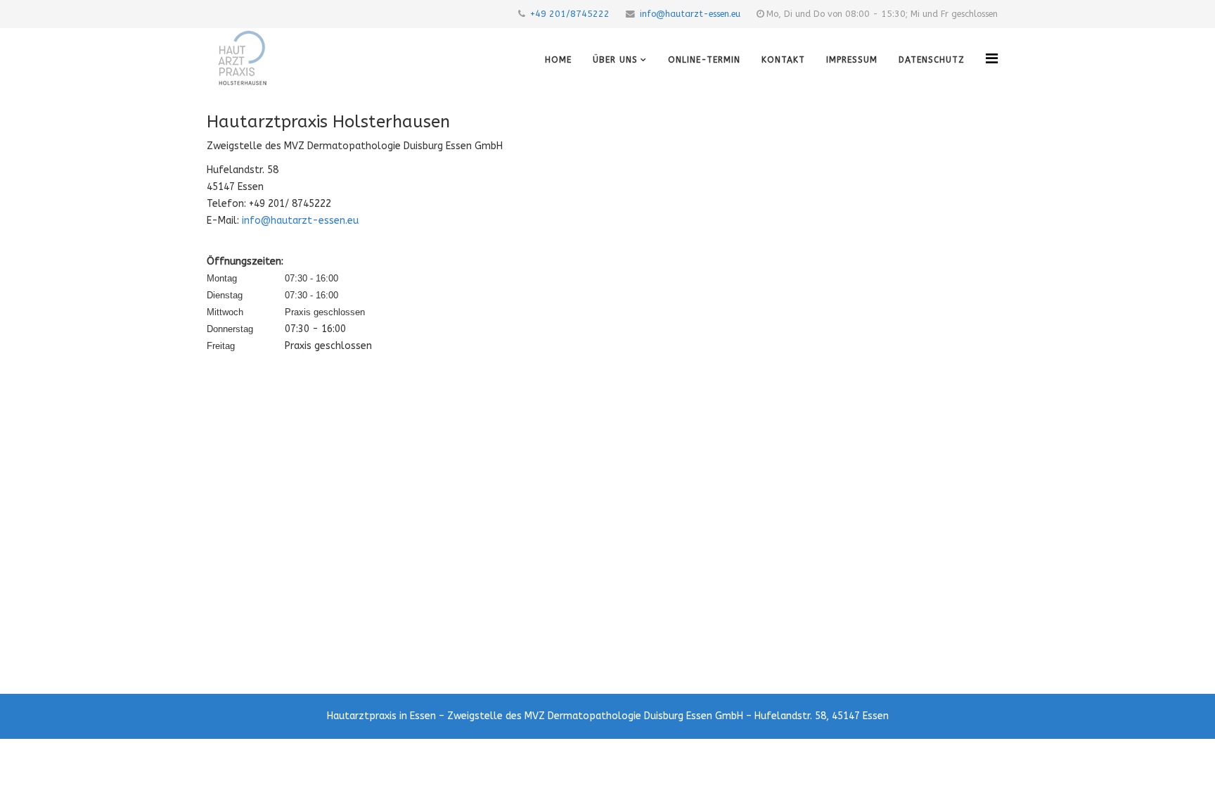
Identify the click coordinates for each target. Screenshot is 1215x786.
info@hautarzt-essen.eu (690, 13)
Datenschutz (932, 60)
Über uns (615, 60)
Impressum (852, 60)
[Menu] (992, 58)
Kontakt (783, 60)
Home (558, 60)
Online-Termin (704, 60)
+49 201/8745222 (570, 13)
